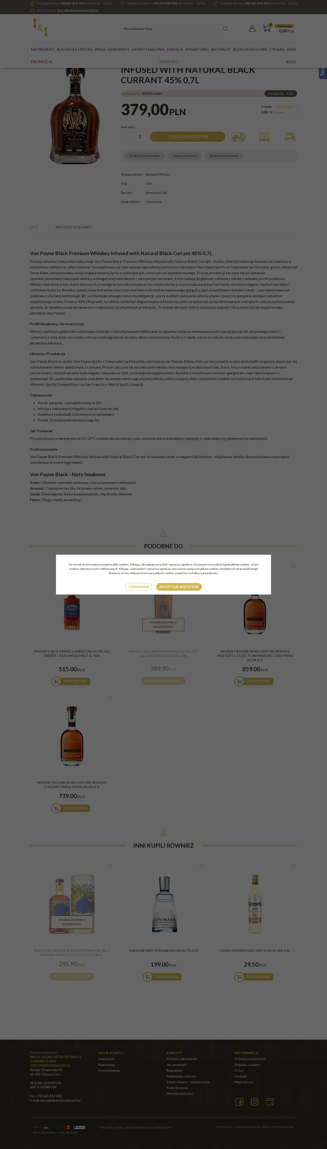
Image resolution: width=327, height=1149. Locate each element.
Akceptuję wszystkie (179, 587)
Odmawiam (138, 587)
